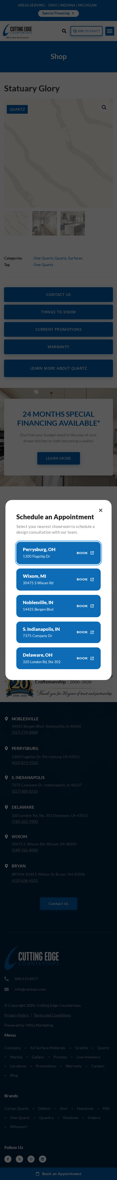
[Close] (100, 510)
